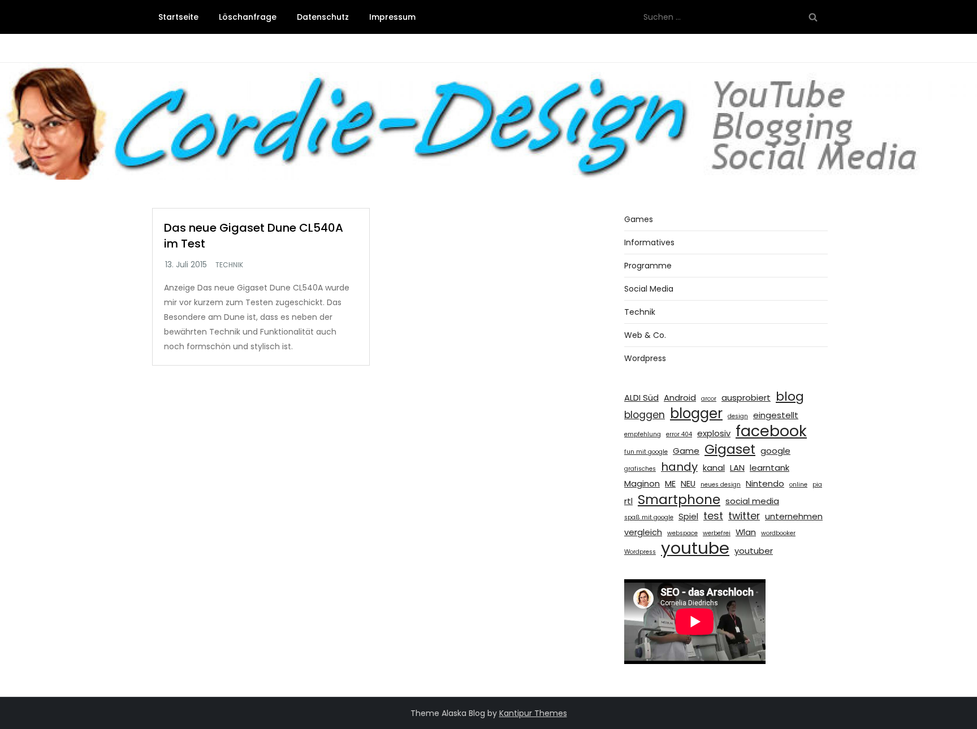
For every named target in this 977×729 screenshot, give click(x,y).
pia (817, 484)
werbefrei (716, 533)
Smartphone (679, 499)
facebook (771, 431)
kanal (714, 468)
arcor (708, 398)
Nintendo (765, 483)
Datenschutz (323, 17)
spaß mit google (648, 517)
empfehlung (642, 434)
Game (686, 451)
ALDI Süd (641, 397)
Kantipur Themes (533, 713)
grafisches (640, 469)
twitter (744, 516)
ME (670, 483)
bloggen (644, 415)
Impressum (392, 17)
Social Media (648, 288)
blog (790, 396)
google (775, 451)
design (738, 416)
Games (638, 219)
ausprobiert (746, 397)
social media (752, 501)
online (798, 484)
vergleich (643, 532)
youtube (695, 548)
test (713, 516)
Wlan (746, 532)
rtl (628, 501)
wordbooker (778, 533)
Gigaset (729, 449)
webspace (682, 533)
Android (680, 397)
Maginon (642, 483)
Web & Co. (645, 335)
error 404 (679, 434)
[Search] (813, 17)
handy (679, 466)
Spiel (688, 516)
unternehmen (794, 516)
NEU (688, 483)
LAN (737, 468)
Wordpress (645, 358)
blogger (696, 413)
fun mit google (646, 452)
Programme (648, 265)
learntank (769, 468)
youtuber (753, 551)
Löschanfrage (247, 17)
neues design (721, 484)
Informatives (649, 242)
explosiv (713, 433)
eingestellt (775, 415)
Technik (229, 265)
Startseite (178, 17)
